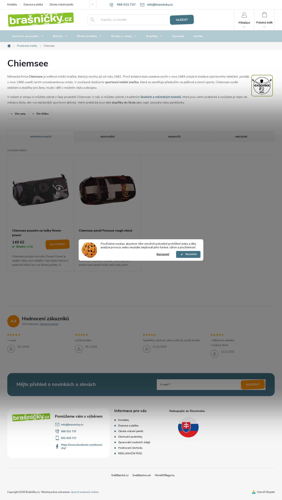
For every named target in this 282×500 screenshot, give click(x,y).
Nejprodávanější (40, 136)
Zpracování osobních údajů (134, 442)
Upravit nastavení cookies (85, 492)
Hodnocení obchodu (130, 448)
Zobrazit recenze (49, 324)
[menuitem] (27, 36)
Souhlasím (190, 254)
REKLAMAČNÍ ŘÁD (130, 453)
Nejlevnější (108, 136)
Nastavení (163, 254)
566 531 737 (68, 431)
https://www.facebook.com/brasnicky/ (81, 446)
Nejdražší (174, 136)
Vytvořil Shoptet (266, 492)
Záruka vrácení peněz (61, 4)
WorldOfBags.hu (165, 475)
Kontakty (12, 4)
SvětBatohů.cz (120, 475)
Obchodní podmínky (130, 437)
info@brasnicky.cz (72, 424)
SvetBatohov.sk (141, 475)
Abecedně (241, 136)
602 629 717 (68, 438)
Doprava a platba (33, 4)
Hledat (182, 19)
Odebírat (253, 384)
